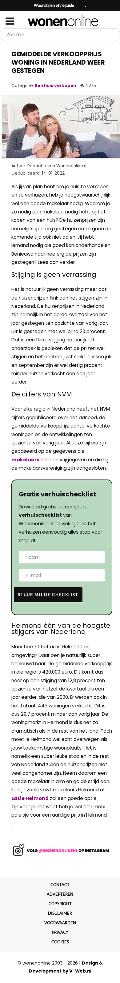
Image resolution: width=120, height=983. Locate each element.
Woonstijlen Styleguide (54, 5)
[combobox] (60, 34)
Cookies (60, 941)
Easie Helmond (30, 798)
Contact (60, 884)
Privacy (60, 932)
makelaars (25, 459)
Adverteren (60, 894)
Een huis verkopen (55, 86)
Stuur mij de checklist (48, 594)
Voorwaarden (60, 922)
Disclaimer (60, 913)
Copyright (60, 903)
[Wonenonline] (60, 20)
